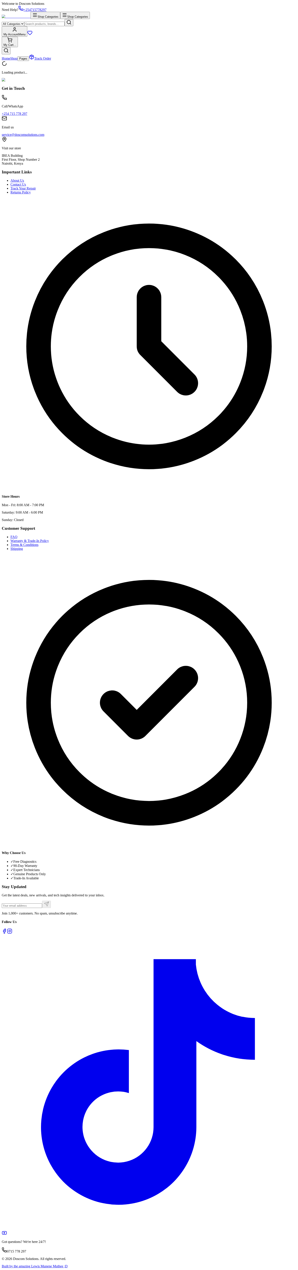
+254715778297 (35, 10)
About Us (17, 180)
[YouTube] (4, 1234)
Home (6, 58)
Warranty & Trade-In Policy (29, 541)
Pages (23, 58)
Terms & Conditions (24, 545)
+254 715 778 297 (14, 114)
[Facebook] (4, 932)
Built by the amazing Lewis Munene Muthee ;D (35, 1266)
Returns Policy (20, 192)
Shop (13, 58)
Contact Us (18, 184)
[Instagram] (9, 932)
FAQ (13, 537)
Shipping (16, 548)
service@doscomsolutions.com (23, 134)
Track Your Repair (23, 188)
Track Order (42, 58)
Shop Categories (48, 16)
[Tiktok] (149, 1228)
